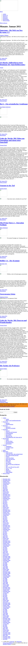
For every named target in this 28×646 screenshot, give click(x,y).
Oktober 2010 (6, 543)
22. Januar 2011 (3, 316)
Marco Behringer (4, 227)
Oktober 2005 (6, 621)
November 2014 (6, 480)
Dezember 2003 (6, 636)
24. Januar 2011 (3, 289)
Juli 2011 (5, 532)
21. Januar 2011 (3, 361)
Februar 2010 (6, 554)
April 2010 (5, 551)
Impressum (19, 641)
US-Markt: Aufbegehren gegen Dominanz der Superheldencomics (12, 64)
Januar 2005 (5, 631)
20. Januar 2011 (3, 399)
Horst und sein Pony (10, 459)
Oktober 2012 (6, 512)
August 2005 (6, 623)
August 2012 (6, 515)
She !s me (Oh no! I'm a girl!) (12, 467)
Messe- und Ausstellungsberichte (13, 420)
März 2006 (5, 614)
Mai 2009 (5, 565)
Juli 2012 (5, 516)
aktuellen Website (7, 644)
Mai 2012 (5, 519)
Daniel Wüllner (3, 368)
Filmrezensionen (9, 424)
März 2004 (5, 635)
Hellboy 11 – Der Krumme (10, 261)
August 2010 (6, 546)
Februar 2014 (6, 492)
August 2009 (6, 561)
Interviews (5, 16)
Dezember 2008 (6, 572)
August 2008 (6, 577)
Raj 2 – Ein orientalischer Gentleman (14, 104)
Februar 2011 (6, 538)
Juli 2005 (5, 625)
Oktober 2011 (6, 528)
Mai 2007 (5, 596)
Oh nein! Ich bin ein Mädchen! (13, 464)
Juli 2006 (5, 609)
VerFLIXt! (8, 470)
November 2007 (6, 588)
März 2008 (5, 583)
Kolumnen (5, 18)
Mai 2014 (5, 488)
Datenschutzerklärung (8, 642)
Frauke (1, 67)
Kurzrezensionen (9, 442)
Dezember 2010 (6, 541)
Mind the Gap (9, 436)
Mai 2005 (5, 626)
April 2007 (5, 597)
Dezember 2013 (6, 494)
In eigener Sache (9, 447)
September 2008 (6, 575)
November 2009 (6, 557)
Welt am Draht (6, 20)
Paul (7, 465)
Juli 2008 (5, 578)
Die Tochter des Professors (10, 366)
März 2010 (5, 552)
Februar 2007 (6, 600)
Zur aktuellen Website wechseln (7, 406)
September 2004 (6, 634)
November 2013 (6, 495)
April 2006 (5, 613)
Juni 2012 (5, 517)
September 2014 (6, 482)
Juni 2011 (5, 533)
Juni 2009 (5, 564)
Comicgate (11, 641)
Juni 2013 (5, 502)
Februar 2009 (6, 569)
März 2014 (5, 490)
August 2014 (6, 484)
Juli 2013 (5, 501)
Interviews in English (10, 428)
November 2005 (6, 619)
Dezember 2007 (6, 587)
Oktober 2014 (6, 481)
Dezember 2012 (6, 510)
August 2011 (6, 530)
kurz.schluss (8, 434)
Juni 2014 (5, 486)
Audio (7, 439)
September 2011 (6, 529)
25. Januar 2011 (3, 256)
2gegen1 (8, 430)
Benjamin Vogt (3, 263)
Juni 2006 (5, 610)
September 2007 (6, 591)
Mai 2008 (5, 581)
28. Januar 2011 (3, 181)
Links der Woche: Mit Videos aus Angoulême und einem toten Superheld (12, 140)
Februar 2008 (6, 585)
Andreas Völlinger (4, 35)
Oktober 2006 (6, 605)
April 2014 (5, 489)
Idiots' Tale (8, 460)
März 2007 (5, 599)
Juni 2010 (5, 548)
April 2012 (5, 520)
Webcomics (5, 451)
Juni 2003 (5, 639)
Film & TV (5, 15)
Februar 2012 (6, 523)
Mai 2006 (5, 612)
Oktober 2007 (6, 590)
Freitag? (7, 456)
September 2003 (6, 637)
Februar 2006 (6, 616)
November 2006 (6, 604)
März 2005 (5, 628)
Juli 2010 (5, 547)
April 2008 (5, 582)
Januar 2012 (5, 524)
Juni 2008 (5, 579)
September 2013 (6, 498)
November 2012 (6, 511)
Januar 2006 (5, 617)
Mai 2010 (5, 550)
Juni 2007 (5, 595)
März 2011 (5, 537)
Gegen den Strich (10, 458)
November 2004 (6, 632)
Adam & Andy (9, 452)
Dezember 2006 (6, 603)
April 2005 (5, 627)
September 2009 (6, 560)
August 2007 (6, 592)
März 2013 (5, 506)
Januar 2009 (5, 570)
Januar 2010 (5, 555)
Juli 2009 (5, 563)
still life (7, 469)
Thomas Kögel (3, 145)
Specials (5, 445)
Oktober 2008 (6, 574)
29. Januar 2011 (3, 134)
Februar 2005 (6, 630)
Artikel (4, 14)
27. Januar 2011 (3, 218)
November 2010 (6, 542)
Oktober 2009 (6, 559)
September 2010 (6, 544)
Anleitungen (8, 446)
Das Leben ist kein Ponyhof (12, 455)
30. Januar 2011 (3, 99)
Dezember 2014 (6, 479)
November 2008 (6, 573)
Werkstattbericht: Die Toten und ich (14, 437)
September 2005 (6, 622)
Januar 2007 (5, 601)
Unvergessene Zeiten (7, 294)
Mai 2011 (5, 534)
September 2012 (6, 513)
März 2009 (5, 568)
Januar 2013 (5, 508)
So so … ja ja (9, 468)
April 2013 (5, 504)
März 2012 (5, 521)
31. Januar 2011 (3, 58)
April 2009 (5, 566)
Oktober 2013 (6, 497)
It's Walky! (8, 461)
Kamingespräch (9, 433)
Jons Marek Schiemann (5, 107)
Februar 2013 (6, 507)
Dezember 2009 (6, 556)
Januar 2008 (5, 586)
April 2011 (5, 535)
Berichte (8, 423)
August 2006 (6, 608)
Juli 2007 (5, 594)
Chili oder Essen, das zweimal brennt (14, 454)
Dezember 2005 (6, 618)
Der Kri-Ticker (9, 441)
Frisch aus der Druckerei (11, 432)
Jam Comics (8, 463)
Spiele (4, 450)
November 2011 (6, 526)
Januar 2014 (5, 493)
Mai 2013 (5, 503)
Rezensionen (6, 19)
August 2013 (6, 499)
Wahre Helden (9, 472)
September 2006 (6, 606)
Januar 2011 (5, 539)
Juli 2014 (5, 485)
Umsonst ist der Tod (7, 185)
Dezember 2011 (6, 525)
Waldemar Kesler (4, 297)
